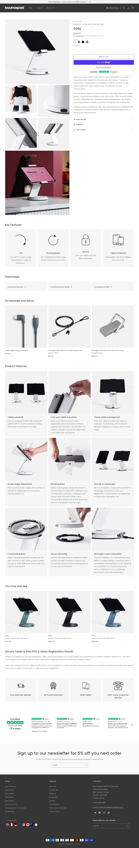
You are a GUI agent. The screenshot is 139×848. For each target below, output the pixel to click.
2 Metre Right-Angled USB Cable (16, 350)
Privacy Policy (54, 811)
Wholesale (53, 797)
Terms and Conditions (57, 808)
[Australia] (32, 825)
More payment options (103, 67)
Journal (52, 801)
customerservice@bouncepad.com (108, 807)
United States (113, 8)
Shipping (52, 794)
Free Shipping (78, 36)
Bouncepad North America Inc (72, 844)
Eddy (80, 21)
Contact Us (53, 790)
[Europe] (19, 825)
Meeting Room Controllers (15, 808)
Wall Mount (9, 797)
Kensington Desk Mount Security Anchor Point (108, 350)
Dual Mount (9, 801)
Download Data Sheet (60, 287)
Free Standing (10, 786)
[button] (31, 8)
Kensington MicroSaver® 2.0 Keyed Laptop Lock (65, 350)
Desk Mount (9, 790)
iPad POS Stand (11, 804)
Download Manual (15, 287)
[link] (21, 238)
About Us (52, 786)
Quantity (76, 46)
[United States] (23, 825)
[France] (11, 825)
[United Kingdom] (7, 825)
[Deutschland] (15, 825)
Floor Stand (9, 794)
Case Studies (54, 804)
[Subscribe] (85, 765)
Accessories (10, 811)
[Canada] (27, 825)
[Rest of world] (36, 825)
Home (75, 21)
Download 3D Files (101, 287)
